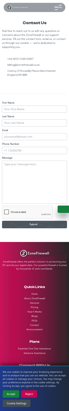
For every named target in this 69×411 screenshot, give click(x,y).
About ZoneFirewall (34, 298)
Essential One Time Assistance (34, 348)
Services (34, 302)
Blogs (34, 316)
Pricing (34, 307)
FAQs (34, 320)
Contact (34, 325)
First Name (8, 102)
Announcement (34, 329)
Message (7, 157)
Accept (11, 394)
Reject (29, 394)
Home (34, 293)
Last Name (8, 116)
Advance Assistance (35, 353)
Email (5, 130)
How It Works (34, 311)
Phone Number (10, 144)
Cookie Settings (16, 403)
